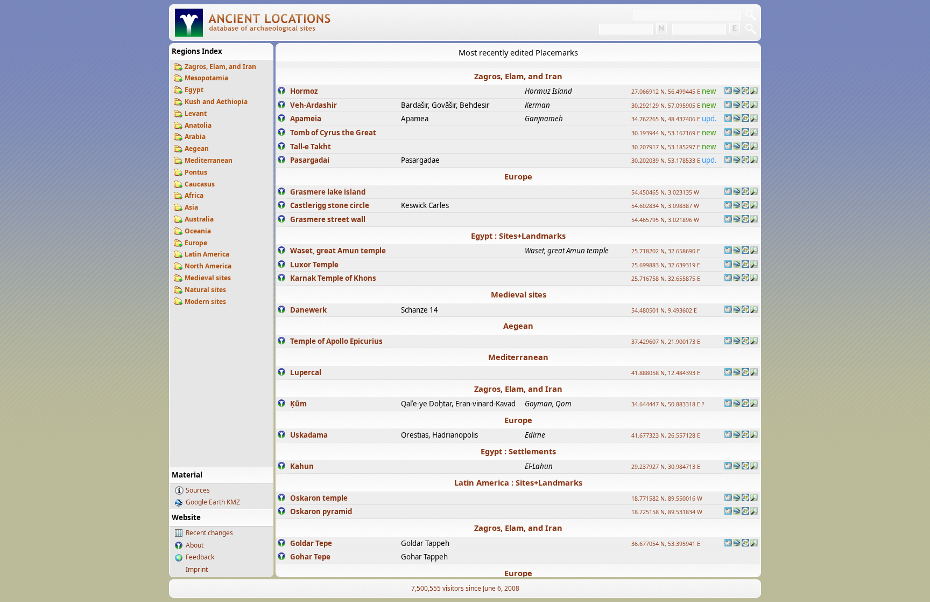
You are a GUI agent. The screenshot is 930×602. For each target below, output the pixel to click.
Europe (196, 242)
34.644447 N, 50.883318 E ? (667, 404)
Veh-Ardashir (313, 105)
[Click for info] (281, 91)
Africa (194, 195)
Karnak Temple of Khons (333, 278)
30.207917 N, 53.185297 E (665, 147)
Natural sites (205, 289)
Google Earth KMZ (213, 502)
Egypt (194, 89)
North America (208, 266)
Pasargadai (309, 160)
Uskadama (309, 435)
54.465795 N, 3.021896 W (665, 220)
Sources (198, 490)
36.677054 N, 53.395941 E (665, 544)
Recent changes (209, 532)
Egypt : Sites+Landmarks (518, 235)
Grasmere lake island (327, 192)
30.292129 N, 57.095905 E (665, 105)
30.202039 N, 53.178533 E (665, 160)
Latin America (207, 254)
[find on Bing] (745, 91)
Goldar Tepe (311, 543)
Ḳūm (298, 404)
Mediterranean (208, 160)
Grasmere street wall (327, 219)
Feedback (200, 557)
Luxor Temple (314, 264)
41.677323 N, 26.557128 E (665, 435)
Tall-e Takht (310, 146)
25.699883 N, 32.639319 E (665, 265)
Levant (196, 113)
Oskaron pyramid (321, 511)
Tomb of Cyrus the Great (333, 132)
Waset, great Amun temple (338, 250)
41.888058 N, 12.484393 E (665, 373)
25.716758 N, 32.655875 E (665, 278)
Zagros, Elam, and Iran (220, 66)
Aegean (197, 148)
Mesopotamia (206, 77)
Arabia (195, 136)
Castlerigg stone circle (329, 205)
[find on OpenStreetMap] (754, 91)
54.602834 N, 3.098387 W (665, 206)
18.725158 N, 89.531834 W (666, 512)
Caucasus (200, 184)
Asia (191, 207)
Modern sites (205, 301)
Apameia (305, 118)
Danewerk (308, 310)
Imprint (197, 569)
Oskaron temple (319, 498)
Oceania (198, 231)
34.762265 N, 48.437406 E (665, 119)
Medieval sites (208, 277)
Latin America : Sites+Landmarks (518, 482)
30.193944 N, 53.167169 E (665, 133)
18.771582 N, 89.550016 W (666, 498)
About (194, 545)
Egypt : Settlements (518, 451)
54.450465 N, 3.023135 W (665, 192)
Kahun (302, 466)
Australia (199, 219)
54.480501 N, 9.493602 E (664, 310)
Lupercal (305, 372)
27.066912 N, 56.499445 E (665, 91)
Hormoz (304, 91)
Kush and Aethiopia (216, 101)
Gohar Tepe (310, 557)
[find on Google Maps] (736, 91)
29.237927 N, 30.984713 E (665, 466)
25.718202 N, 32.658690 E (665, 251)
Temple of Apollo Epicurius (336, 341)
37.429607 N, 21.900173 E (665, 341)
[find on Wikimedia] (728, 91)
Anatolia (198, 125)
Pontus (196, 172)
